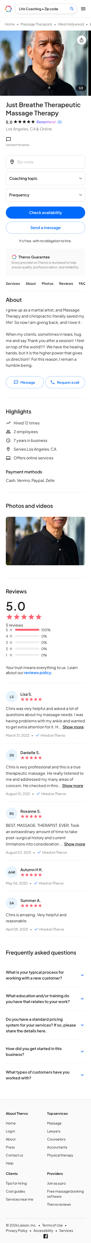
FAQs (83, 283)
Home (10, 24)
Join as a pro (56, 1183)
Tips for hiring (16, 1183)
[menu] (8, 8)
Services (13, 283)
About (31, 283)
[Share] (81, 40)
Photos (47, 283)
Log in (10, 1131)
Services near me (19, 1199)
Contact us (14, 1155)
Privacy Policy (17, 1230)
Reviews (66, 283)
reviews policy (37, 672)
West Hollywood (71, 24)
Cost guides (15, 1191)
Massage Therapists (36, 24)
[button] (45, 975)
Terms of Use (52, 1225)
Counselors (56, 1139)
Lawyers (53, 1131)
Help (9, 1163)
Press (10, 1147)
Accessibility (43, 1230)
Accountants (57, 1147)
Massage (54, 1123)
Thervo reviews (59, 1204)
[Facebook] (46, 1236)
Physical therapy (60, 1155)
